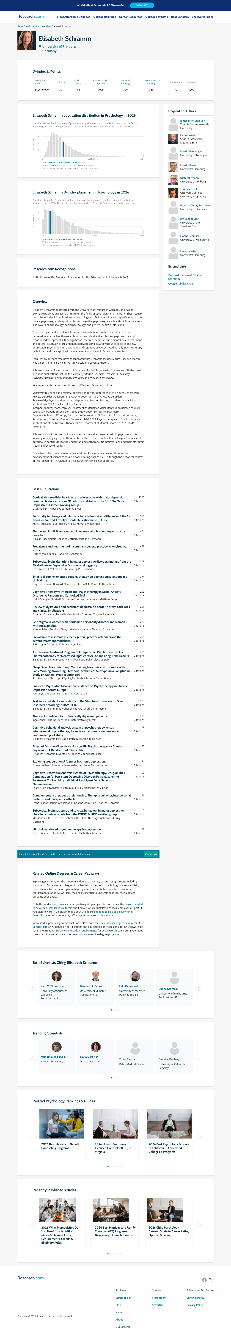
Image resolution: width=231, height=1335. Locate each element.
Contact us (151, 854)
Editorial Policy (195, 1297)
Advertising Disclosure (200, 1290)
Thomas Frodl (188, 189)
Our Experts (123, 1327)
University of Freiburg (59, 46)
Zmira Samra (127, 1059)
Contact (156, 1290)
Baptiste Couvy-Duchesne (195, 205)
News (119, 1312)
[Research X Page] (211, 1280)
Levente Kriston (189, 251)
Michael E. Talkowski (53, 1057)
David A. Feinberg (169, 1059)
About (119, 1319)
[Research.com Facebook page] (204, 1280)
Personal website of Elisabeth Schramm (185, 277)
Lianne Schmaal (189, 236)
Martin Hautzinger (191, 151)
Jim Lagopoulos (189, 219)
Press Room (159, 1297)
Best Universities (203, 17)
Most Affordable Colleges (73, 17)
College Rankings (104, 17)
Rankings (121, 1290)
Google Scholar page (180, 283)
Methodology (124, 1297)
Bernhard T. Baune (91, 986)
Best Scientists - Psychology (38, 26)
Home (20, 26)
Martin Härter (188, 165)
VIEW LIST (142, 5)
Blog (118, 1305)
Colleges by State (156, 17)
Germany (49, 51)
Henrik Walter (188, 135)
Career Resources (130, 17)
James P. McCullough (192, 120)
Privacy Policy (195, 1305)
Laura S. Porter (89, 1057)
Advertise (157, 1305)
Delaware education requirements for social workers (87, 930)
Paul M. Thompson (52, 986)
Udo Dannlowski (129, 986)
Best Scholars (180, 17)
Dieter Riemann (189, 178)
